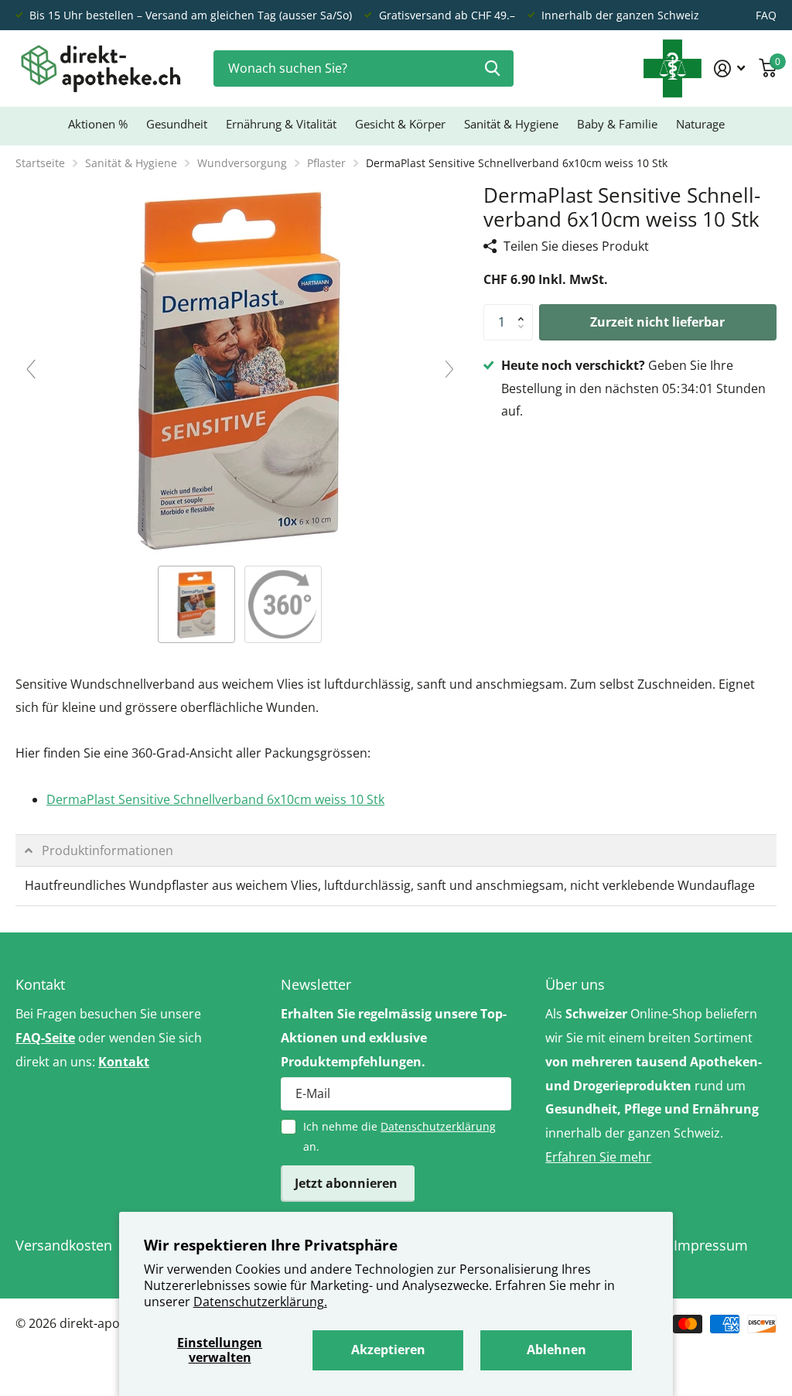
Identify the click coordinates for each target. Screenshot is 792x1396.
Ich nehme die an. (399, 1136)
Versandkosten (63, 1245)
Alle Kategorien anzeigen (176, 127)
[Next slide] (449, 369)
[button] (525, 309)
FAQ (766, 15)
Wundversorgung (242, 163)
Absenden (492, 68)
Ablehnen (556, 1349)
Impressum (711, 1245)
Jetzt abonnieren (348, 1183)
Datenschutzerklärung (438, 1126)
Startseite (40, 163)
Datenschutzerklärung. (260, 1301)
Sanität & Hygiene (131, 163)
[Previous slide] (30, 369)
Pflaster (326, 163)
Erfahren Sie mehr (598, 1156)
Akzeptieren (388, 1349)
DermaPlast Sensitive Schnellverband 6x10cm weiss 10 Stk (215, 799)
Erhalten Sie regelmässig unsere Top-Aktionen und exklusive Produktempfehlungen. (394, 1037)
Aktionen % (98, 124)
